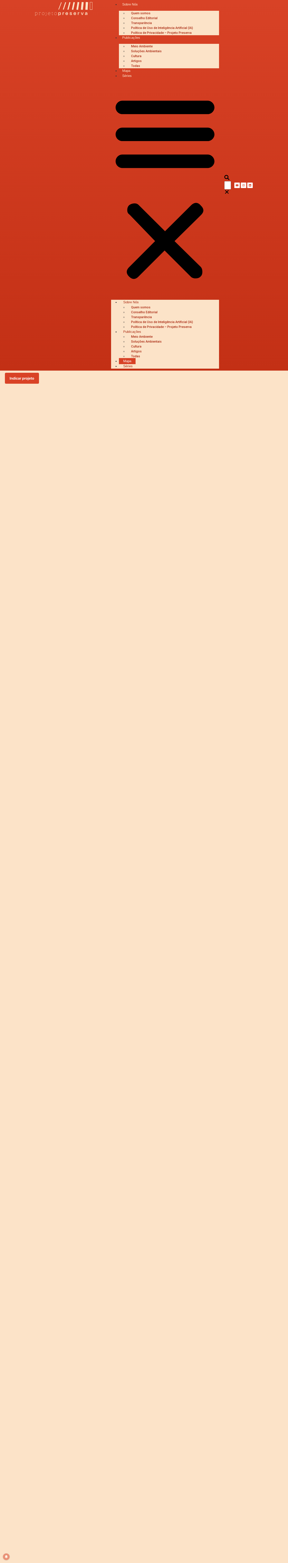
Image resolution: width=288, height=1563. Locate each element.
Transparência (141, 23)
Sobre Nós (130, 4)
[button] (165, 187)
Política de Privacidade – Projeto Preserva (161, 33)
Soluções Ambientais (146, 51)
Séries (127, 76)
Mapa (126, 71)
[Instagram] (243, 185)
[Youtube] (237, 185)
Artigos (136, 61)
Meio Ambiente (142, 46)
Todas (135, 66)
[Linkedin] (250, 185)
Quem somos (140, 13)
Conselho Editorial (144, 18)
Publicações (131, 38)
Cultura (136, 56)
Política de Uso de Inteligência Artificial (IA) (162, 28)
